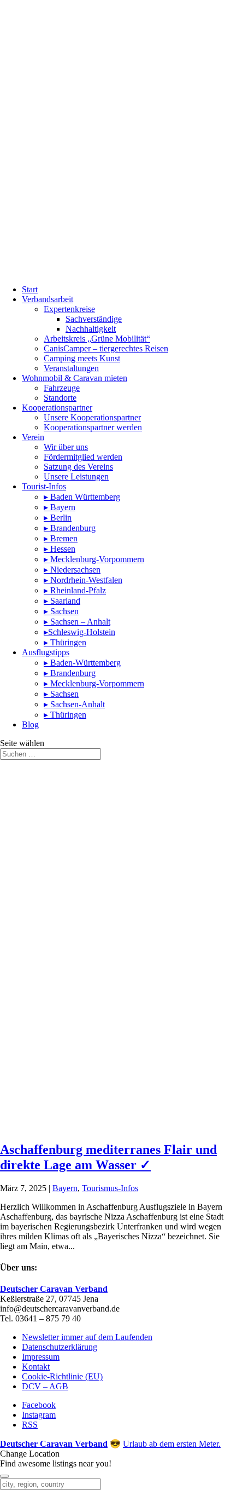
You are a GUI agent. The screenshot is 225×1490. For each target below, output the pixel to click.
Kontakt (36, 1366)
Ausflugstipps (45, 652)
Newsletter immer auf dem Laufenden (87, 1337)
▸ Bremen (61, 538)
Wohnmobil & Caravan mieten (74, 378)
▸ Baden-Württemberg (82, 662)
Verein (33, 437)
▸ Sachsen (61, 611)
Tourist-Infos (44, 486)
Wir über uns (66, 447)
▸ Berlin (58, 517)
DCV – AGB (45, 1386)
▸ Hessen (59, 548)
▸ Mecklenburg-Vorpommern (94, 559)
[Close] (4, 1476)
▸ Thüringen (65, 642)
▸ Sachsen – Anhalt (77, 621)
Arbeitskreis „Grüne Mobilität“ (97, 338)
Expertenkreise (69, 309)
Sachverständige (94, 319)
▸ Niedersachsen (72, 569)
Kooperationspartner (57, 407)
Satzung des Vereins (78, 466)
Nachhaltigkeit (91, 328)
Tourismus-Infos (110, 1188)
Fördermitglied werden (83, 456)
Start (30, 289)
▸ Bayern (59, 507)
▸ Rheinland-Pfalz (75, 590)
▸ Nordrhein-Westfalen (83, 580)
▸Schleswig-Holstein (79, 632)
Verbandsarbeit (47, 299)
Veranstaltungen (71, 368)
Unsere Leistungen (76, 476)
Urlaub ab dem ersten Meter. (172, 1443)
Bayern (65, 1188)
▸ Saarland (62, 600)
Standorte (60, 397)
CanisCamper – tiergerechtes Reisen (106, 348)
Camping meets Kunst (82, 358)
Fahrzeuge (62, 387)
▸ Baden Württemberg (82, 496)
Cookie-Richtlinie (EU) (62, 1376)
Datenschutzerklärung (59, 1347)
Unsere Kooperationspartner (92, 417)
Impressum (41, 1356)
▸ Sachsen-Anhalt (74, 704)
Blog (30, 724)
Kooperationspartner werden (93, 427)
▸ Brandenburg (70, 528)
